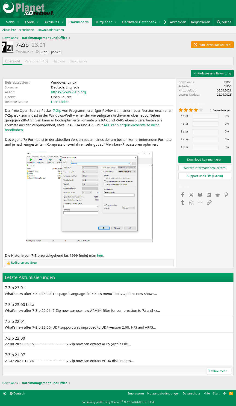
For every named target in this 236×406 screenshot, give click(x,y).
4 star (184, 123)
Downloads (78, 22)
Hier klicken (60, 101)
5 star (184, 116)
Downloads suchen (51, 30)
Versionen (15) (36, 61)
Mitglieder (103, 22)
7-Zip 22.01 (15, 321)
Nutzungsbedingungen (163, 393)
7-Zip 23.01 (15, 287)
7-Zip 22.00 (15, 338)
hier (100, 255)
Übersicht (12, 61)
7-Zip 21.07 (15, 354)
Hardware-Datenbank (139, 22)
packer (55, 52)
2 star (184, 139)
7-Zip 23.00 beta (19, 304)
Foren (29, 22)
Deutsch (19, 393)
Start (216, 393)
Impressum (136, 393)
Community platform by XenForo (118, 402)
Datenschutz (191, 393)
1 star (184, 147)
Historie (59, 61)
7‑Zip (57, 110)
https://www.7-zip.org (68, 92)
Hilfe (207, 393)
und (24, 263)
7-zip (44, 52)
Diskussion (78, 61)
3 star (184, 131)
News (10, 22)
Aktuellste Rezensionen (18, 30)
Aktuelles (51, 22)
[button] (18, 22)
